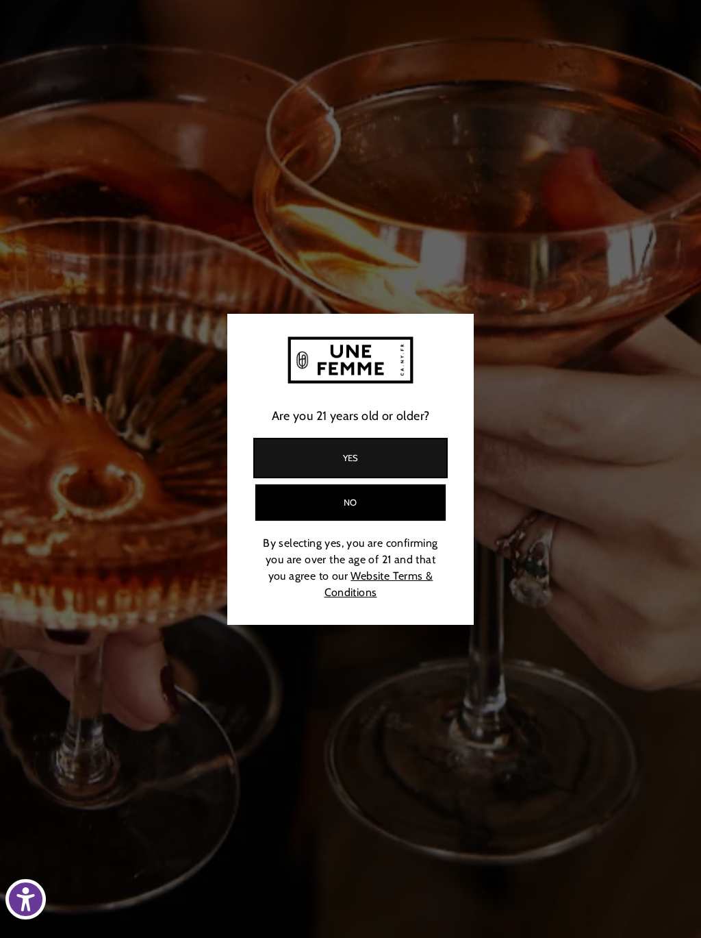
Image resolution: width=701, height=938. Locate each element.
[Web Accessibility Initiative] (25, 899)
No (350, 502)
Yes (351, 457)
